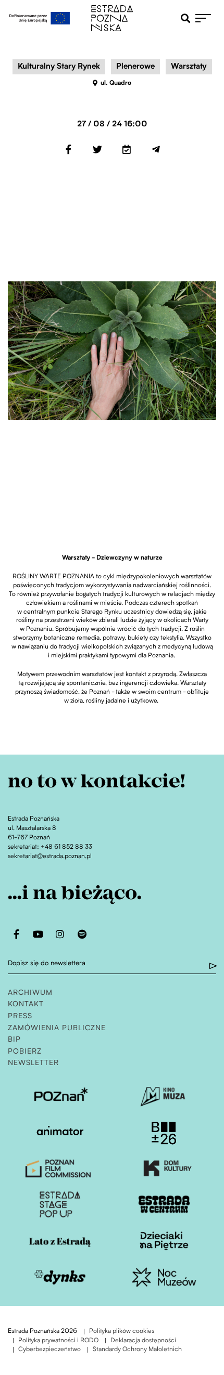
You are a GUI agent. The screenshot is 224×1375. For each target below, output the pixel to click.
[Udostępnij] (68, 149)
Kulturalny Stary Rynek (59, 67)
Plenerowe (135, 67)
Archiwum (30, 993)
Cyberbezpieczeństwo (49, 1350)
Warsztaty (189, 67)
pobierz (25, 1051)
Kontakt (26, 1004)
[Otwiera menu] (205, 18)
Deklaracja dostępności (143, 1341)
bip (14, 1039)
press (20, 1016)
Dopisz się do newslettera (46, 963)
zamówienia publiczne (57, 1028)
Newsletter (33, 1063)
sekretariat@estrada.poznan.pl (50, 856)
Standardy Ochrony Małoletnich (137, 1350)
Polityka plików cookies (121, 1331)
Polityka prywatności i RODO (58, 1341)
